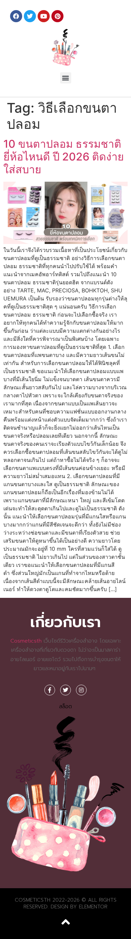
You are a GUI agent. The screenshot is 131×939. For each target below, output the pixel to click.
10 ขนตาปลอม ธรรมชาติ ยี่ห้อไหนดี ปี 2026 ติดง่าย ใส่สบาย (63, 156)
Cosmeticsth (26, 641)
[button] (65, 77)
